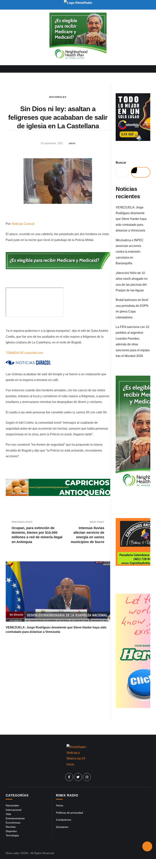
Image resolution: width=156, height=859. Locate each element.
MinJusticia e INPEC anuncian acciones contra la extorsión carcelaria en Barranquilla (130, 252)
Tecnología (12, 835)
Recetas (11, 826)
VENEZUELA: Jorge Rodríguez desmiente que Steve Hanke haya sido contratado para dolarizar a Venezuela (131, 219)
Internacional (13, 809)
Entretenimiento (15, 818)
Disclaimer (62, 826)
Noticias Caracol (23, 223)
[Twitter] (78, 777)
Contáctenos (63, 819)
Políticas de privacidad (69, 812)
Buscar (121, 162)
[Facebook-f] (69, 777)
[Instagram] (87, 777)
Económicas (13, 822)
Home (59, 805)
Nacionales (57, 97)
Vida (8, 814)
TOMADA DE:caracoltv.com (24, 352)
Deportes (11, 831)
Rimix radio (12, 853)
